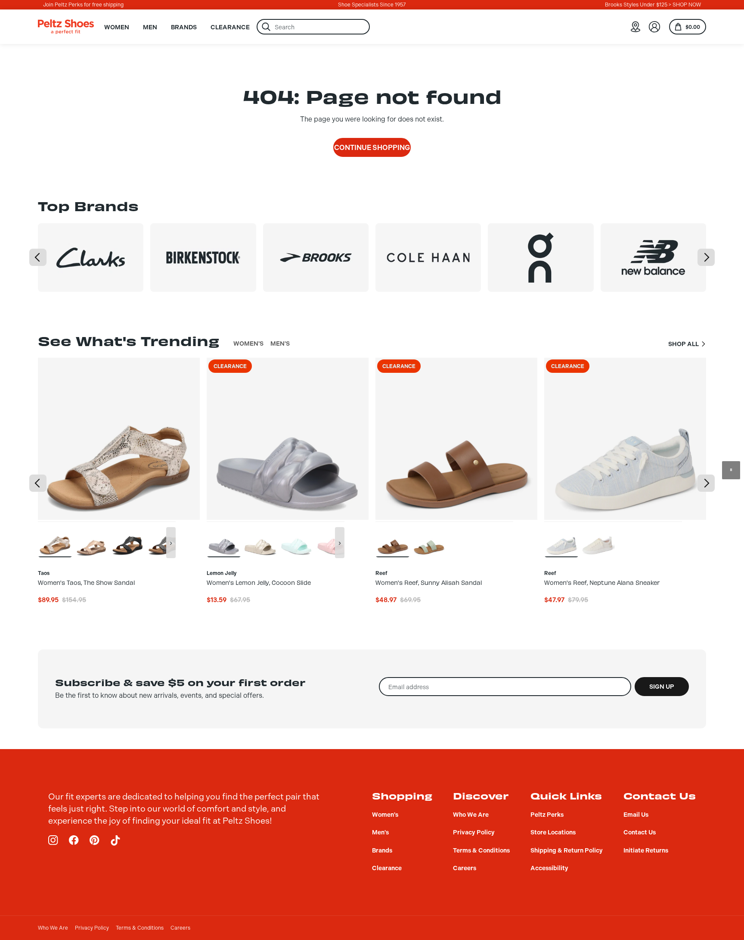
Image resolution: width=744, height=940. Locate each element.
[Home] (66, 26)
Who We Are (53, 928)
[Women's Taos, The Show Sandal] (55, 539)
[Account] (654, 26)
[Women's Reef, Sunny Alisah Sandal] (392, 539)
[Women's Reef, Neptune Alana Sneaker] (561, 539)
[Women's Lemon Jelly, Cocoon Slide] (224, 539)
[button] (37, 257)
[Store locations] (635, 26)
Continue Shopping (372, 148)
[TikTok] (115, 840)
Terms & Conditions (140, 928)
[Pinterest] (95, 840)
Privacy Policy (92, 928)
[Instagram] (53, 840)
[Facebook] (74, 840)
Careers (180, 928)
